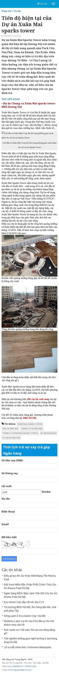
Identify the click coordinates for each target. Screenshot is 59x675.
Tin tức (17, 11)
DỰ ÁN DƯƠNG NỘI (11, 437)
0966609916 (17, 666)
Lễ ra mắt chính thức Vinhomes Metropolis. (28, 647)
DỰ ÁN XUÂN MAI (48, 433)
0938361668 (30, 666)
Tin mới (43, 3)
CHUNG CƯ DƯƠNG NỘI (32, 428)
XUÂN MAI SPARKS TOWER (29, 424)
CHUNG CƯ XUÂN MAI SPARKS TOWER (20, 433)
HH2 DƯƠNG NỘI (10, 428)
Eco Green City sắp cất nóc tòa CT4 (24, 602)
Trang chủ (6, 11)
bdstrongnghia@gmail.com (20, 669)
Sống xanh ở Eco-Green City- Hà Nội (24, 616)
